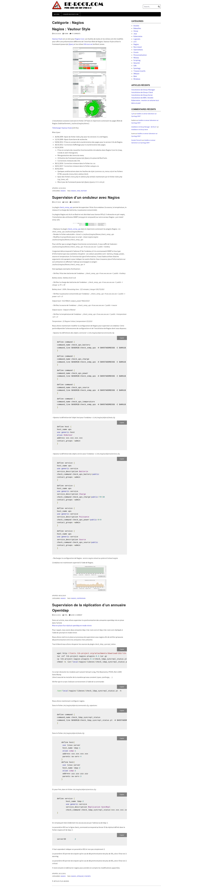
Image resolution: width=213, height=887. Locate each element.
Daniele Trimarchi (136, 140)
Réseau (136, 57)
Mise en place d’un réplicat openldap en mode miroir (72, 625)
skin (78, 191)
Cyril (65, 615)
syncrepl (87, 876)
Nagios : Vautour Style (71, 28)
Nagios (63, 191)
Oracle (135, 52)
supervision (81, 598)
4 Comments (75, 202)
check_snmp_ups (66, 207)
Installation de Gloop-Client (142, 92)
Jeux (135, 34)
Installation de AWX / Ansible (142, 98)
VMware (136, 73)
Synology (136, 68)
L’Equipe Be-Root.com (70, 14)
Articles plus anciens (61, 881)
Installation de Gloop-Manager (143, 90)
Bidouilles (137, 28)
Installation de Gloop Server (142, 95)
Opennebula (138, 49)
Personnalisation (140, 55)
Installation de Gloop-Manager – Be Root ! (144, 127)
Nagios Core (79, 39)
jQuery (71, 44)
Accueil (57, 14)
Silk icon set (88, 44)
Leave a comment (76, 615)
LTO (134, 41)
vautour (84, 191)
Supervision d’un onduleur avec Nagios (86, 197)
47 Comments (75, 34)
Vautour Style (57, 39)
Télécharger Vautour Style (62, 128)
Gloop (135, 31)
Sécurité (136, 63)
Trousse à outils (139, 71)
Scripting (136, 60)
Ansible (136, 26)
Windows (136, 79)
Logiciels (136, 39)
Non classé (137, 47)
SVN (134, 65)
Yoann (66, 34)
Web (135, 76)
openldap (80, 876)
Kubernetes (137, 36)
